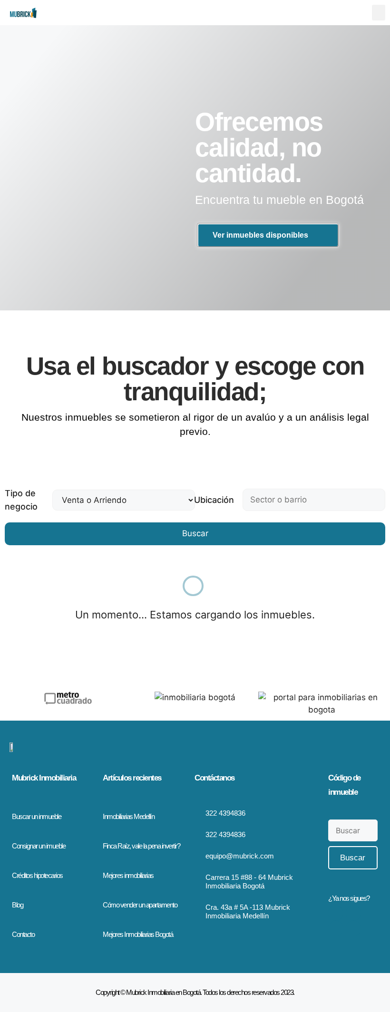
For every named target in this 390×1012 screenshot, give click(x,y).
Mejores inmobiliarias (128, 875)
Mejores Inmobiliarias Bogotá (138, 934)
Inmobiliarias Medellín (128, 816)
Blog (17, 905)
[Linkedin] (353, 928)
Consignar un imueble (38, 846)
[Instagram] (353, 913)
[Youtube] (335, 928)
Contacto (23, 934)
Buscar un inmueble (36, 816)
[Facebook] (335, 913)
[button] (378, 12)
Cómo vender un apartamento (140, 905)
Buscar (195, 533)
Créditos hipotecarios (37, 875)
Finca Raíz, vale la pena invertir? (141, 846)
